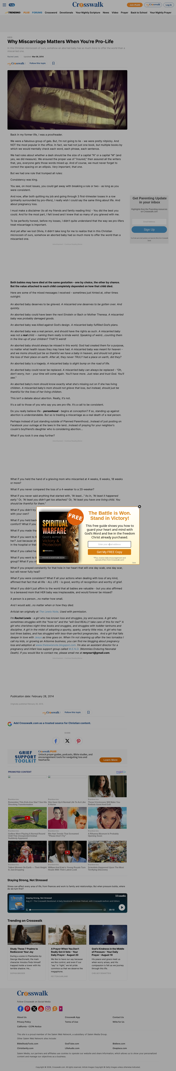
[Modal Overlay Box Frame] (88, 536)
